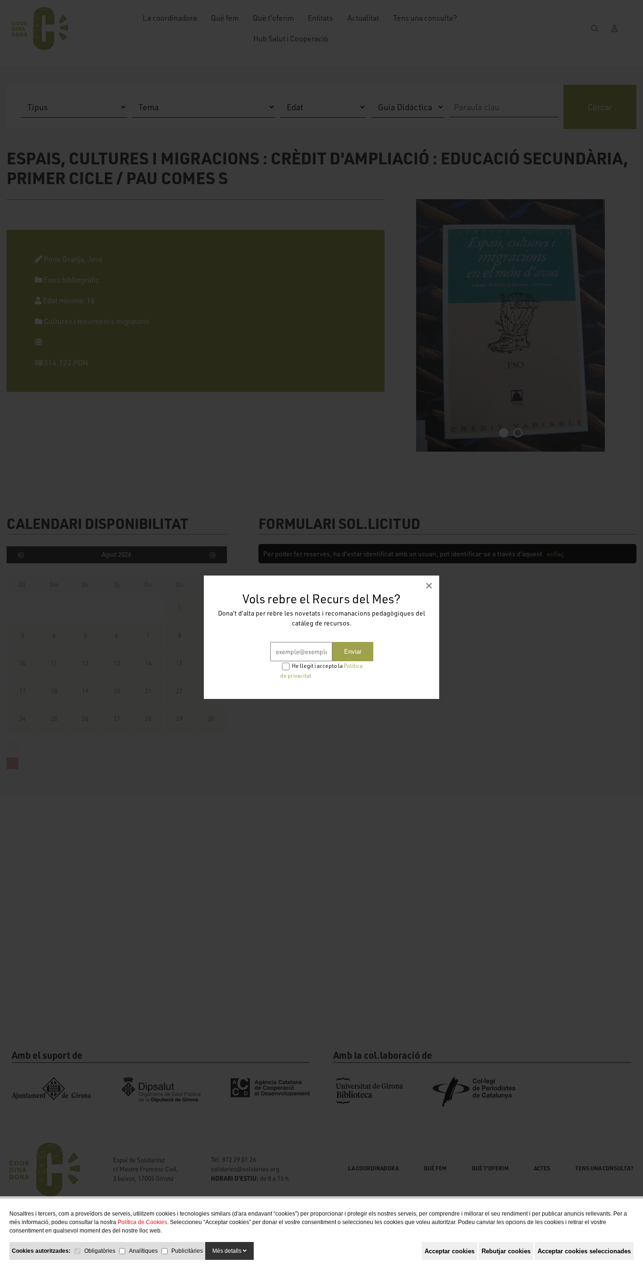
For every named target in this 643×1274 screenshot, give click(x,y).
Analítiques (143, 1251)
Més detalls (227, 1251)
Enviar (353, 651)
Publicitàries (187, 1251)
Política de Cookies (142, 1222)
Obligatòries (99, 1251)
